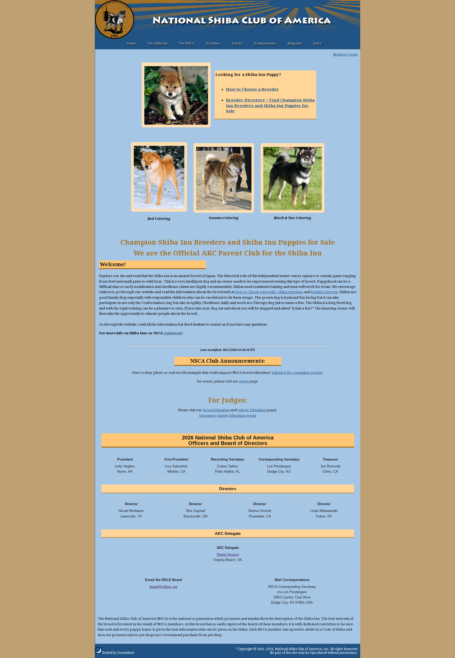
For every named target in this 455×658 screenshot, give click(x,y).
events (244, 381)
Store (317, 43)
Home (131, 43)
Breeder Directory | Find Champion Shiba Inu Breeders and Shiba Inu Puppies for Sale (270, 105)
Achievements (265, 43)
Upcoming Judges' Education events (227, 416)
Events (237, 43)
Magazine (295, 43)
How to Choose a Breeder (252, 89)
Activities (213, 43)
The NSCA (187, 43)
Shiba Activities (290, 292)
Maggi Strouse (228, 555)
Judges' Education (252, 410)
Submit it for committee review (297, 373)
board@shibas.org (163, 587)
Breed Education (216, 410)
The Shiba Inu (157, 43)
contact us (172, 333)
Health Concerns (324, 292)
